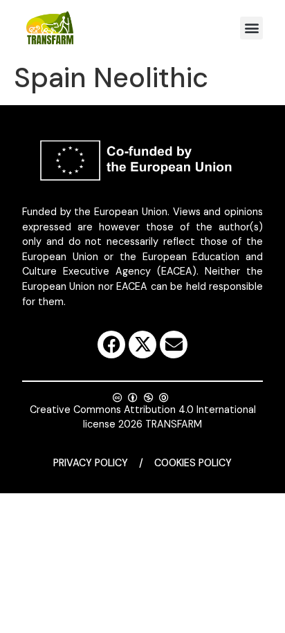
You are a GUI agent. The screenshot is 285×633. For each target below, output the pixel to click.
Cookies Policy (193, 463)
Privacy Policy (90, 463)
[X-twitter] (142, 344)
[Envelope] (173, 344)
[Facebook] (111, 344)
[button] (251, 28)
